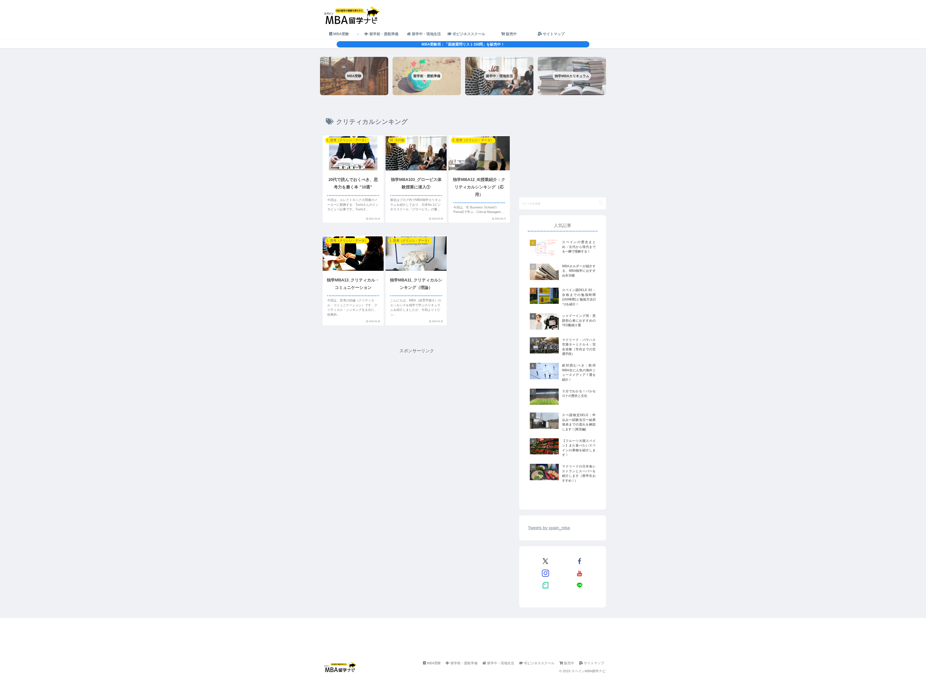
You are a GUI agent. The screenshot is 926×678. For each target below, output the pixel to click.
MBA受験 (433, 663)
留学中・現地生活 (500, 663)
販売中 (568, 663)
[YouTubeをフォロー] (579, 573)
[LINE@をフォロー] (579, 585)
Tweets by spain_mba (549, 527)
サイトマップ (593, 663)
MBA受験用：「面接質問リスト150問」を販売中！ (463, 44)
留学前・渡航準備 (463, 663)
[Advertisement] (417, 388)
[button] (601, 203)
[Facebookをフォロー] (579, 561)
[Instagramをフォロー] (545, 573)
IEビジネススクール (538, 663)
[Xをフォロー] (545, 561)
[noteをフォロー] (545, 585)
